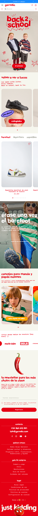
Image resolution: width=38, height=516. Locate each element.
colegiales (16, 121)
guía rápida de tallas (16, 318)
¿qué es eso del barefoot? (20, 241)
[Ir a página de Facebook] (12, 436)
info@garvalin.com (19, 432)
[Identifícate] (32, 5)
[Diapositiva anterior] (5, 1)
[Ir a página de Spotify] (25, 436)
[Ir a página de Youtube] (21, 436)
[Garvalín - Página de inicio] (17, 5)
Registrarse (19, 409)
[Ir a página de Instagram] (16, 436)
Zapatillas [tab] (32, 137)
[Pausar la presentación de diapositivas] (36, 70)
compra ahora (19, 66)
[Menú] (2, 5)
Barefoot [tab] (5, 137)
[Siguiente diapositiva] (33, 1)
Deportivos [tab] (18, 137)
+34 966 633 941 (19, 428)
